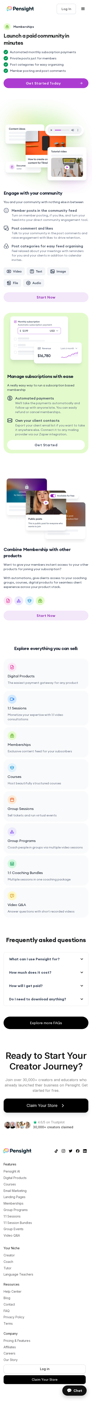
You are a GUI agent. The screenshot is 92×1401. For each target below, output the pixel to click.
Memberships (13, 1203)
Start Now (46, 297)
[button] (83, 9)
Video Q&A (12, 1235)
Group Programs (16, 1210)
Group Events (13, 1229)
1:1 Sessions (12, 1216)
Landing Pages (14, 1197)
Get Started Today (43, 83)
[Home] (20, 8)
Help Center (12, 1291)
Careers (9, 1353)
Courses (10, 1184)
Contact (9, 1304)
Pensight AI (12, 1171)
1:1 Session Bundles (18, 1223)
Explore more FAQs (46, 1023)
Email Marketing (15, 1191)
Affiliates (10, 1347)
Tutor (7, 1268)
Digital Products (15, 1178)
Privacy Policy (14, 1317)
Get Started (46, 445)
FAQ (7, 1311)
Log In (66, 9)
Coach (8, 1262)
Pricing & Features (17, 1340)
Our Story (11, 1360)
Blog (7, 1298)
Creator (9, 1255)
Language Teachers (18, 1274)
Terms (8, 1323)
